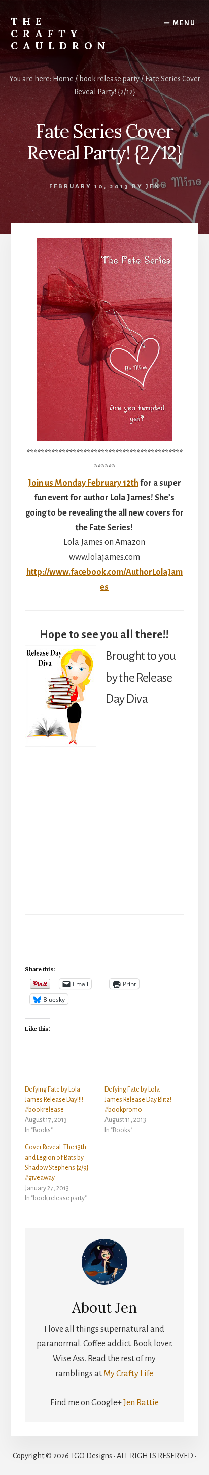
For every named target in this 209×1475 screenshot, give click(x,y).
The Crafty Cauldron (61, 33)
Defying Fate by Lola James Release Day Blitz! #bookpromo (137, 1099)
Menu (184, 23)
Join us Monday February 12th (83, 483)
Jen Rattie (141, 1402)
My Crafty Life (128, 1373)
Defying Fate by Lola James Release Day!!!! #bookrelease (54, 1099)
